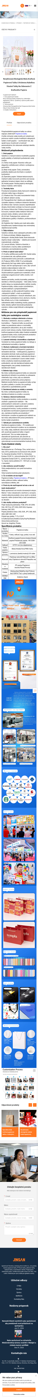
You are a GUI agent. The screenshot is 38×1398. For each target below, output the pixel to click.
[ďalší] (33, 72)
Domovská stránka (8, 23)
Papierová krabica (20, 478)
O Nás (19, 1286)
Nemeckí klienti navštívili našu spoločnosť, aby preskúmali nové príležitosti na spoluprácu (19, 1323)
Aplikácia (19, 1296)
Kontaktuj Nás (19, 1299)
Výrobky (19, 23)
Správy (19, 1292)
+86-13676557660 (19, 1368)
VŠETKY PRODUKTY (9, 30)
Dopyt (19, 114)
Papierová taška (21, 134)
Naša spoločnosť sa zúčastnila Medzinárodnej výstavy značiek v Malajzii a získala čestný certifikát (19, 1342)
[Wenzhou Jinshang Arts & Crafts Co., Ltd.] (5, 5)
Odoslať (19, 1240)
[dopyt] (35, 690)
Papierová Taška (28, 23)
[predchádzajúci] (3, 72)
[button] (30, 1105)
